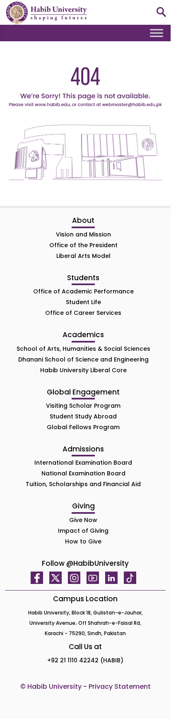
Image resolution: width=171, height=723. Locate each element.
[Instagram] (76, 577)
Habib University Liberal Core (83, 370)
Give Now (83, 520)
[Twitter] (57, 577)
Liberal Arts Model (83, 256)
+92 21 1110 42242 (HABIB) (85, 660)
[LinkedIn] (113, 577)
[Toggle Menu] (156, 33)
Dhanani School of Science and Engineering (83, 359)
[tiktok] (132, 577)
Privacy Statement (120, 686)
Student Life (83, 302)
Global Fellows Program (83, 427)
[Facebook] (39, 577)
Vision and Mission (83, 234)
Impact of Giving (83, 531)
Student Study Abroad (83, 416)
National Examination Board (83, 473)
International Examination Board (83, 462)
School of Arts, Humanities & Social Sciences (83, 349)
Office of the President (83, 245)
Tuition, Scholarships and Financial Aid (83, 484)
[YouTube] (95, 577)
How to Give (83, 541)
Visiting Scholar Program (83, 406)
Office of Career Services (83, 313)
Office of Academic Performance (83, 291)
